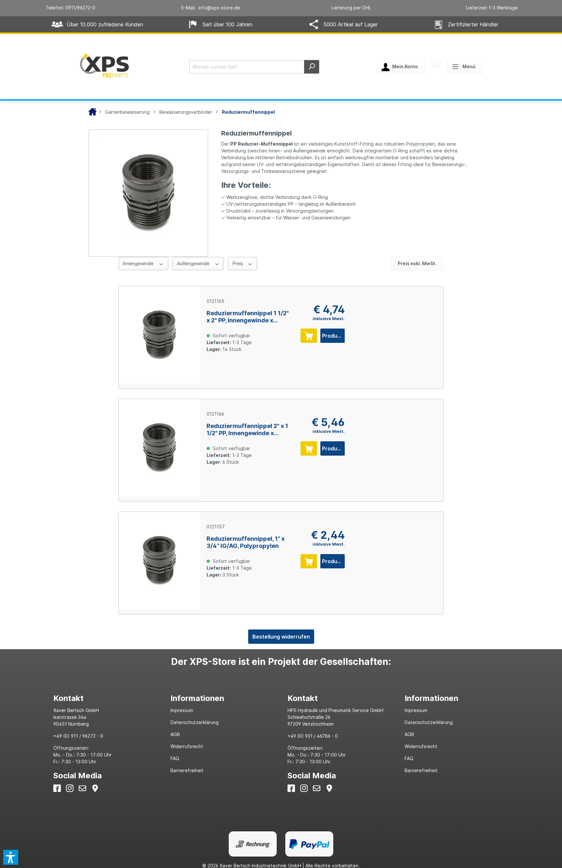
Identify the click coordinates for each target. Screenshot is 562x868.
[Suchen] (311, 67)
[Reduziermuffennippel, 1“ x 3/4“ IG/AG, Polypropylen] (159, 560)
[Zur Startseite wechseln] (104, 65)
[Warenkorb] (436, 64)
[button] (10, 857)
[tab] (105, 698)
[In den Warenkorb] (309, 336)
